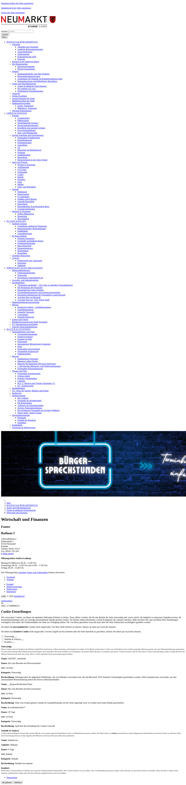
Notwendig (9, 636)
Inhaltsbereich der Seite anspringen (16, 8)
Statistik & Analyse (12, 639)
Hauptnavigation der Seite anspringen (17, 3)
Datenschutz (12, 589)
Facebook (11, 577)
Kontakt (10, 584)
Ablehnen (18, 782)
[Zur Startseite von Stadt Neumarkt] (28, 26)
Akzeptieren (7, 782)
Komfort (8, 642)
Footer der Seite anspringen (13, 12)
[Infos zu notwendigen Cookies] (16, 637)
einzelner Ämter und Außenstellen (33, 572)
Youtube (10, 579)
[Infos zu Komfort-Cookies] (13, 642)
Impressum (11, 591)
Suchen (4, 31)
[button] (22, 42)
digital (19, 596)
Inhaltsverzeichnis (14, 587)
